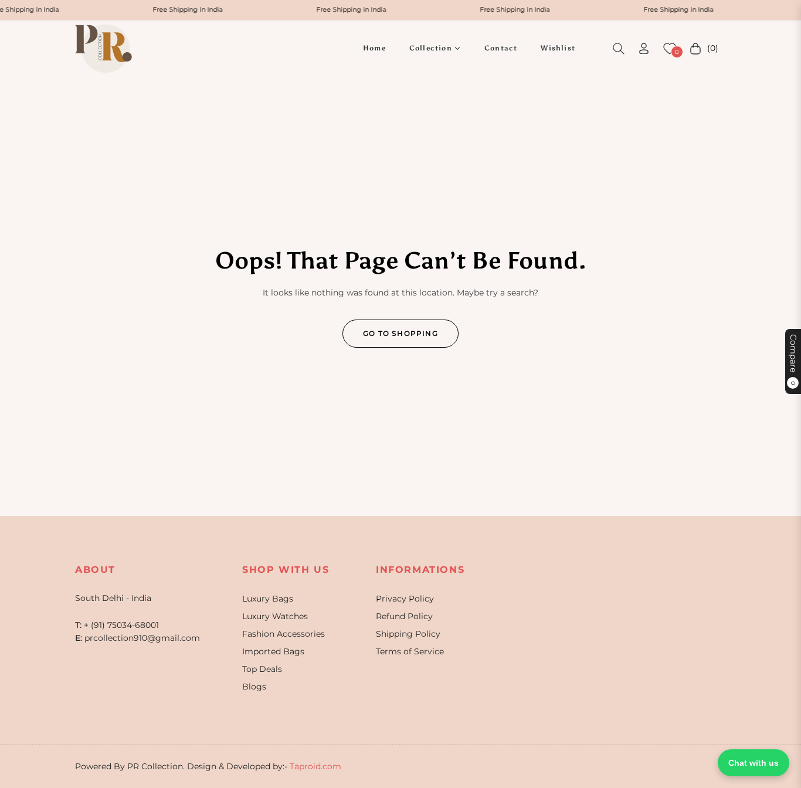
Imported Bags (273, 651)
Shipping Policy (408, 634)
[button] (619, 48)
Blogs (254, 686)
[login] (644, 48)
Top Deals (262, 669)
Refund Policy (404, 616)
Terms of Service (410, 651)
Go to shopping (400, 333)
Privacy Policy (405, 598)
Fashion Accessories (283, 634)
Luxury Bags (267, 598)
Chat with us (753, 762)
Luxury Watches (275, 616)
